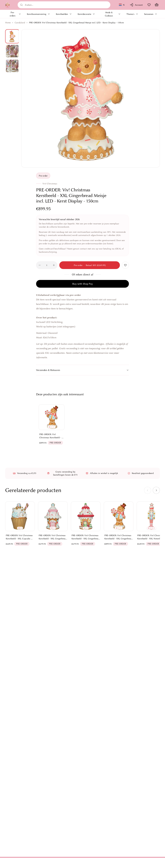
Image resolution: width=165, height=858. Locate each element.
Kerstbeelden (62, 14)
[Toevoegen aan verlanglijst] (125, 265)
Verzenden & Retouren (48, 370)
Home (8, 22)
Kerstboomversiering (36, 14)
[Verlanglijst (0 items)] (149, 4)
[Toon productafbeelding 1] (12, 36)
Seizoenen (148, 14)
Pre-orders (12, 14)
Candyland (20, 22)
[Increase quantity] (53, 265)
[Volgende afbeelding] (153, 98)
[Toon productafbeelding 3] (12, 65)
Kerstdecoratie (84, 14)
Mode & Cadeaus (109, 14)
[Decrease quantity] (39, 265)
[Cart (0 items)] (157, 4)
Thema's (130, 14)
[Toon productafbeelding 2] (12, 51)
